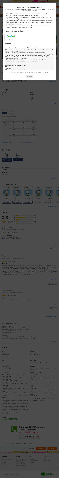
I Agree (29, 76)
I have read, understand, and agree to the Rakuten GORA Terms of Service (31, 72)
